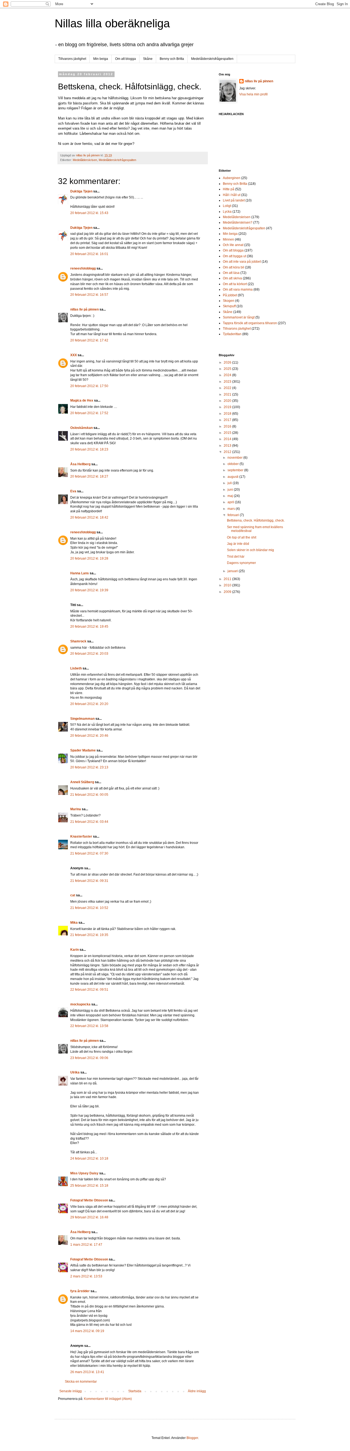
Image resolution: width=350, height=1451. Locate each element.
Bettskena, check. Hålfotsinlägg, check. (256, 520)
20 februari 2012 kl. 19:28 (89, 558)
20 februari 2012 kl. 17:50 (89, 386)
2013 (228, 445)
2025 (228, 369)
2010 (228, 585)
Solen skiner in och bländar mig (250, 550)
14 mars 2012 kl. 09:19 (87, 1331)
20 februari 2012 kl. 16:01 (89, 254)
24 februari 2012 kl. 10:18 (89, 1158)
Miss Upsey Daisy (84, 1173)
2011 (228, 579)
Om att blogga (125, 59)
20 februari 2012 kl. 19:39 (89, 590)
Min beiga (100, 59)
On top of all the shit (241, 537)
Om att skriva (232, 278)
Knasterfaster (81, 836)
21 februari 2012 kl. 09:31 (89, 881)
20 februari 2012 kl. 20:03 (89, 654)
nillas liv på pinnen (84, 309)
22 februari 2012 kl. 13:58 (89, 1026)
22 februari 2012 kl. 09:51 (89, 989)
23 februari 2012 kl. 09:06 (89, 1058)
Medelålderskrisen (85, 160)
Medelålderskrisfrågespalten (212, 59)
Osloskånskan (81, 428)
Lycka (227, 211)
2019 (228, 407)
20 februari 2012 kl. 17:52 (89, 413)
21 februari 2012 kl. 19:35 (89, 935)
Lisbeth (76, 668)
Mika (74, 923)
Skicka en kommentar (81, 1381)
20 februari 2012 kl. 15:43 (89, 213)
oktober (234, 464)
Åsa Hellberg (80, 464)
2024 (228, 375)
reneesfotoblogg (83, 268)
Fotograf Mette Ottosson (89, 1200)
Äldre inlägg (197, 1391)
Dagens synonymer (241, 563)
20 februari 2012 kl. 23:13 (89, 767)
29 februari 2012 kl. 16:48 (89, 1217)
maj (231, 496)
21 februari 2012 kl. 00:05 (89, 795)
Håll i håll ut (231, 195)
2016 (228, 426)
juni (231, 490)
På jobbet (230, 295)
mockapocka (80, 1004)
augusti (233, 477)
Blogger (192, 1438)
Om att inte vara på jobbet (242, 262)
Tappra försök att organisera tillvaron (250, 323)
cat (72, 895)
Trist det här (235, 556)
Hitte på (228, 189)
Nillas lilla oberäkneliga (112, 23)
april (231, 502)
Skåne (148, 59)
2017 (228, 420)
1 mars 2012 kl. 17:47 (86, 1245)
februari (234, 515)
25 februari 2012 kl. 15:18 (89, 1185)
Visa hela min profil (253, 94)
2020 (228, 401)
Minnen (228, 239)
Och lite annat (233, 245)
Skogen (228, 301)
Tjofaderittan (232, 334)
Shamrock (78, 641)
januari (233, 571)
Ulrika (75, 1072)
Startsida (134, 1391)
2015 (228, 433)
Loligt (227, 206)
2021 (228, 394)
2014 (228, 439)
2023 (228, 382)
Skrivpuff (229, 306)
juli (230, 483)
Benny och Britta (172, 59)
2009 (228, 592)
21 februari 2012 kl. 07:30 (89, 853)
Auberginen (231, 178)
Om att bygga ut (234, 256)
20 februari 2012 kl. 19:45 (89, 626)
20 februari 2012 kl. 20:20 (89, 704)
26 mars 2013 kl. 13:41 (87, 1372)
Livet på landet (234, 200)
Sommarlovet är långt (239, 317)
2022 (228, 388)
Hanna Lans (79, 573)
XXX (73, 355)
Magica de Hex (81, 400)
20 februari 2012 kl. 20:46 (89, 736)
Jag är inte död (238, 544)
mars (232, 509)
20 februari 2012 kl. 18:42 (89, 517)
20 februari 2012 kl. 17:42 (89, 340)
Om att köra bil (233, 267)
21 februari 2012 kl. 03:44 (89, 822)
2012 (228, 452)
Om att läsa (231, 273)
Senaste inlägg (70, 1391)
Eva (73, 491)
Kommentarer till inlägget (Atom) (108, 1399)
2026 (228, 362)
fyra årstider (80, 1291)
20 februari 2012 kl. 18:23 (89, 449)
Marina (75, 809)
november (235, 458)
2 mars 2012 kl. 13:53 (86, 1276)
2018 (228, 414)
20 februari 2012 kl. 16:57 (89, 295)
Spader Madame (83, 750)
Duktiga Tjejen (81, 191)
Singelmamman (82, 719)
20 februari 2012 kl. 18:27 (89, 476)
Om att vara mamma (238, 289)
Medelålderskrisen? (237, 222)
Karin (74, 950)
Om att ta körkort (235, 284)
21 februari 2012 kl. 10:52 (89, 908)
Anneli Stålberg (82, 782)
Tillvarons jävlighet (72, 59)
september (236, 470)
